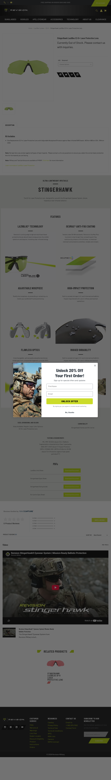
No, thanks (69, 412)
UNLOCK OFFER (69, 401)
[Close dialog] (95, 365)
